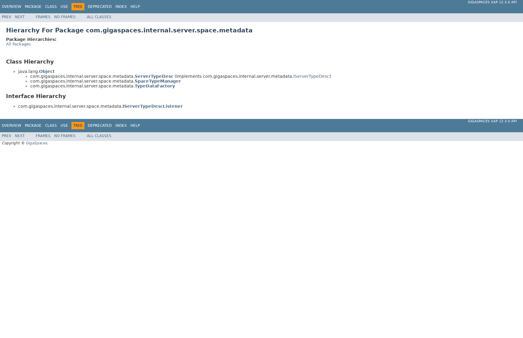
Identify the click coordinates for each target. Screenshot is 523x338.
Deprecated (100, 7)
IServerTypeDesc (311, 76)
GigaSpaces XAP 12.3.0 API (492, 2)
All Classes (99, 17)
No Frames (65, 17)
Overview (11, 7)
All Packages (18, 44)
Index (121, 7)
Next (20, 17)
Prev (6, 17)
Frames (43, 17)
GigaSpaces (36, 143)
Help (135, 7)
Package (33, 7)
